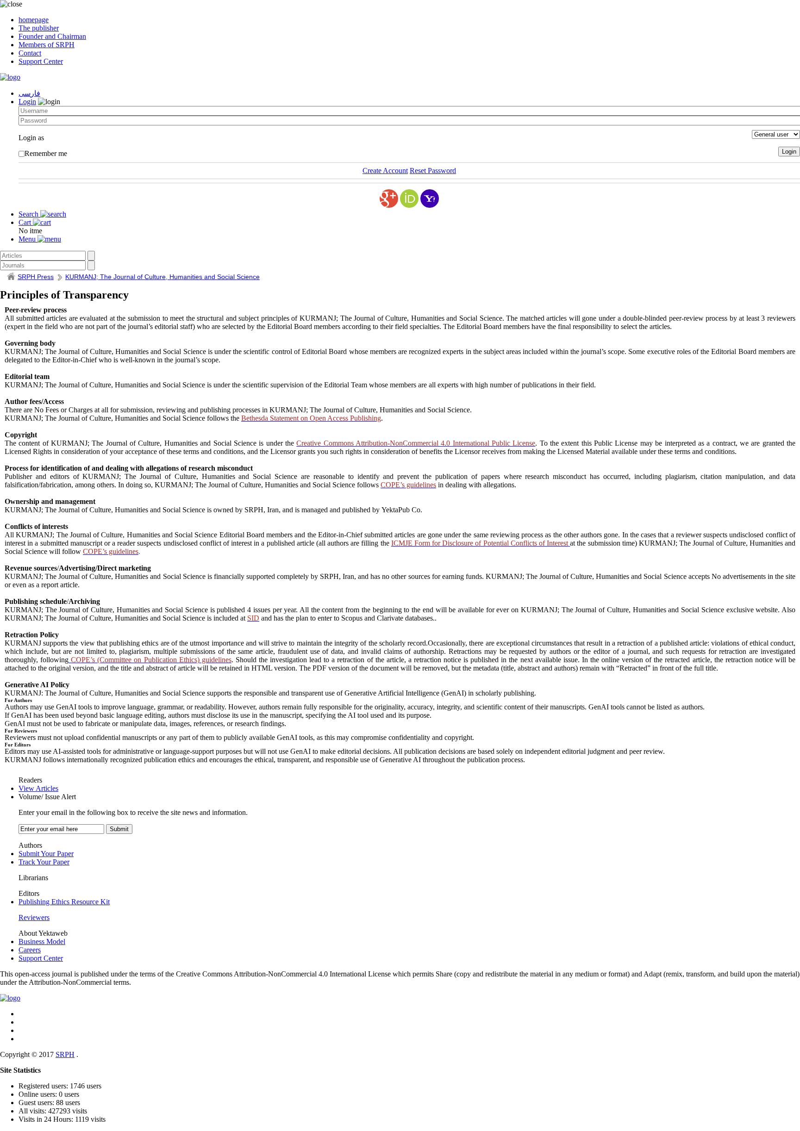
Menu (28, 239)
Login (27, 102)
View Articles (38, 788)
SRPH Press (36, 276)
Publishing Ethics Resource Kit (64, 902)
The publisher (39, 28)
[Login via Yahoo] (429, 198)
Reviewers (34, 917)
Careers (30, 950)
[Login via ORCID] (409, 198)
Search (29, 214)
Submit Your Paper (46, 854)
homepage (34, 20)
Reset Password (433, 170)
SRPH (65, 1054)
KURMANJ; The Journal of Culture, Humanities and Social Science (162, 276)
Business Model (42, 941)
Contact (30, 53)
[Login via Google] (389, 198)
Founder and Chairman (52, 36)
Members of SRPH (47, 45)
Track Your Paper (44, 862)
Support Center (41, 61)
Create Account (385, 170)
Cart (26, 222)
